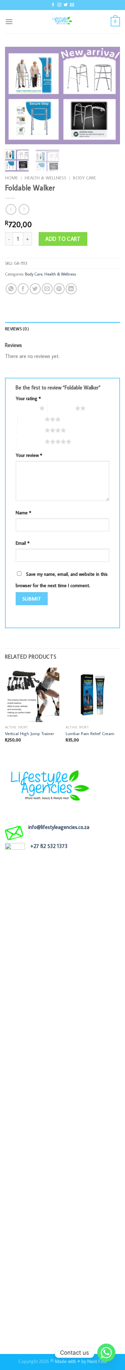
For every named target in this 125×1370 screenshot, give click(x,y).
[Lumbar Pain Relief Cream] (93, 695)
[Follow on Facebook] (53, 5)
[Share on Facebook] (23, 288)
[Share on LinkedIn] (71, 288)
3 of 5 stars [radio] (31, 419)
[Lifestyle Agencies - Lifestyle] (62, 21)
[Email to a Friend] (47, 288)
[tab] (62, 328)
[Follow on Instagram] (59, 5)
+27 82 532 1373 (49, 846)
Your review (29, 455)
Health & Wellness (45, 178)
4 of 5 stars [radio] (31, 430)
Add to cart (62, 238)
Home (11, 178)
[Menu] (9, 21)
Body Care (84, 178)
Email (23, 543)
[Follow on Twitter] (66, 5)
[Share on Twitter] (35, 288)
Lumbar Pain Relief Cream (90, 733)
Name (23, 512)
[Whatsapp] (106, 1353)
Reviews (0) (17, 328)
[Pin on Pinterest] (59, 288)
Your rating (28, 398)
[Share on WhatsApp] (11, 288)
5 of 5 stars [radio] (31, 441)
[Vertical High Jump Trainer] (32, 695)
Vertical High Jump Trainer (29, 733)
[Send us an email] (72, 5)
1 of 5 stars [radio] (25, 408)
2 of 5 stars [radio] (61, 408)
